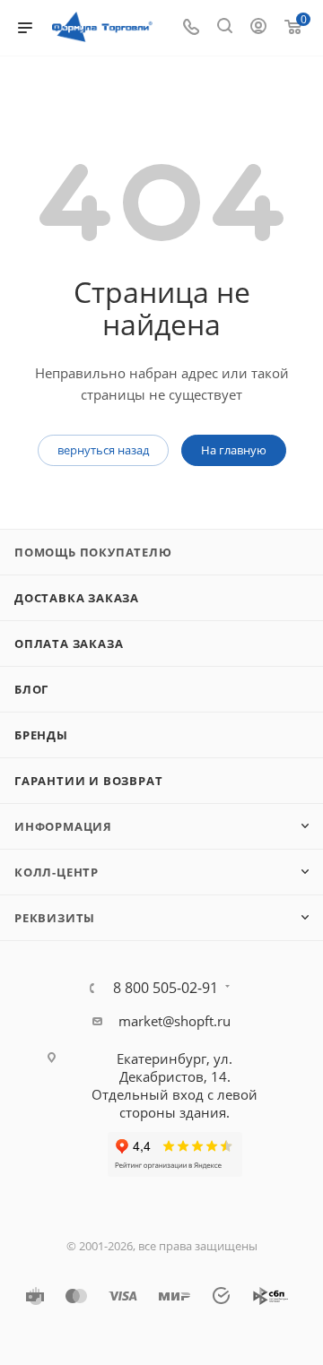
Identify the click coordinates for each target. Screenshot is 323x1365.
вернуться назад (103, 450)
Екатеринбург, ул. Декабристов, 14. (174, 1067)
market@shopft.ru (174, 1021)
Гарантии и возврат (88, 781)
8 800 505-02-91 (165, 988)
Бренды (41, 735)
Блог (31, 689)
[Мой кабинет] (258, 28)
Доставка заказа (76, 598)
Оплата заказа (68, 643)
